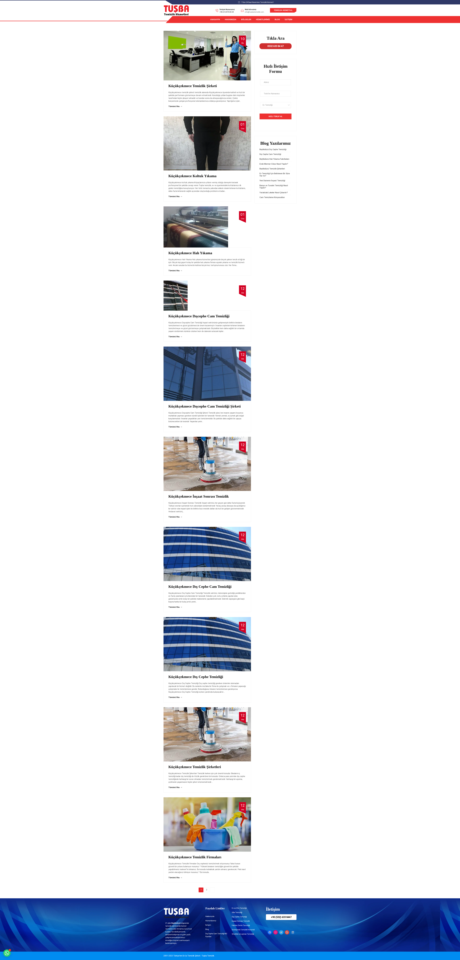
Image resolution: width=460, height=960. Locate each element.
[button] (7, 953)
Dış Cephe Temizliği (239, 917)
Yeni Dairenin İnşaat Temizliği (272, 180)
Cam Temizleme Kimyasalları (272, 197)
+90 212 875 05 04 (227, 12)
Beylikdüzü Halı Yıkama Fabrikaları (274, 159)
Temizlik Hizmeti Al (283, 10)
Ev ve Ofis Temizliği (239, 908)
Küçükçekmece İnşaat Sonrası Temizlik (198, 496)
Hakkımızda (230, 19)
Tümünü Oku (174, 106)
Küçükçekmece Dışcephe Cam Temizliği (198, 316)
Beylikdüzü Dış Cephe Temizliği (272, 149)
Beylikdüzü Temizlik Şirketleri (272, 169)
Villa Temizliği (237, 912)
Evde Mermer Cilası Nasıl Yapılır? (273, 164)
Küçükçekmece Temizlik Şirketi (192, 86)
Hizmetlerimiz (263, 19)
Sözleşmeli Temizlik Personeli (243, 930)
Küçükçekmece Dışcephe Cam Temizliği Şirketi (204, 406)
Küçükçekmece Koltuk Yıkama (192, 176)
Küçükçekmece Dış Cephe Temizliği (195, 677)
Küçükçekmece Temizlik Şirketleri (194, 767)
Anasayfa (215, 19)
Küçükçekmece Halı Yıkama (190, 253)
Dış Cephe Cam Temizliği (270, 154)
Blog (277, 19)
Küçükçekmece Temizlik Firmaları (194, 857)
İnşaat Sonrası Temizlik (241, 921)
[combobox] (275, 105)
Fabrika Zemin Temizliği (241, 925)
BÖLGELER (246, 19)
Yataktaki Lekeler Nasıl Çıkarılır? (273, 192)
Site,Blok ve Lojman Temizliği (243, 934)
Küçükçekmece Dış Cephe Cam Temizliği (199, 587)
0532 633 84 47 (275, 46)
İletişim (288, 19)
